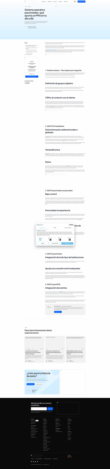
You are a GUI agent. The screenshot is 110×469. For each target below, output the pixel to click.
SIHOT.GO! (52, 106)
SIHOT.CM (63, 140)
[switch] (50, 240)
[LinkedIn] (35, 461)
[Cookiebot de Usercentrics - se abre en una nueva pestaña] (69, 225)
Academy (69, 423)
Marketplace (57, 430)
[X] (33, 461)
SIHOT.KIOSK (45, 430)
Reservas (32, 435)
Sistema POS (33, 423)
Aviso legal (32, 458)
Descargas (69, 429)
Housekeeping (33, 434)
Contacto (69, 435)
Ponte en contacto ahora (32, 76)
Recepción (32, 427)
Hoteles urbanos (58, 420)
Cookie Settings (55, 458)
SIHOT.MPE (47, 137)
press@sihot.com (58, 311)
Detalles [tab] (55, 227)
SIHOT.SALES (45, 443)
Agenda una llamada (39, 384)
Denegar (42, 243)
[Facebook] (31, 461)
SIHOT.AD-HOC (45, 450)
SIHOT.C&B (80, 219)
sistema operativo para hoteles (51, 49)
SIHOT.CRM (45, 426)
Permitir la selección (55, 243)
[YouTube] (37, 461)
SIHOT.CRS (47, 153)
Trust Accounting (33, 437)
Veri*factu (65, 1)
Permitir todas (67, 243)
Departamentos (33, 425)
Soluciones (49, 1)
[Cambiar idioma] (75, 1)
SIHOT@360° (45, 420)
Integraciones (58, 428)
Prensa (69, 426)
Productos (43, 1)
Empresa (60, 1)
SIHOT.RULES (45, 440)
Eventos (69, 427)
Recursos (55, 1)
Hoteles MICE (57, 423)
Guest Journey (33, 420)
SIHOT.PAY (44, 436)
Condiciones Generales (47, 458)
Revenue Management (34, 428)
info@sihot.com (31, 73)
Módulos (44, 419)
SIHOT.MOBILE (45, 433)
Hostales (57, 426)
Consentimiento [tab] (42, 227)
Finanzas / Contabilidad (34, 431)
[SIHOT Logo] (30, 1)
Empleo (69, 434)
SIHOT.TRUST (45, 444)
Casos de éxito (70, 420)
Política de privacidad (39, 458)
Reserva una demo (81, 1)
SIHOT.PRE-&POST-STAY (46, 437)
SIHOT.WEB (45, 447)
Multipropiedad (33, 430)
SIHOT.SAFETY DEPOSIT (46, 441)
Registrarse (50, 408)
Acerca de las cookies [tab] (68, 227)
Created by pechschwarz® (46, 464)
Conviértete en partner (59, 431)
